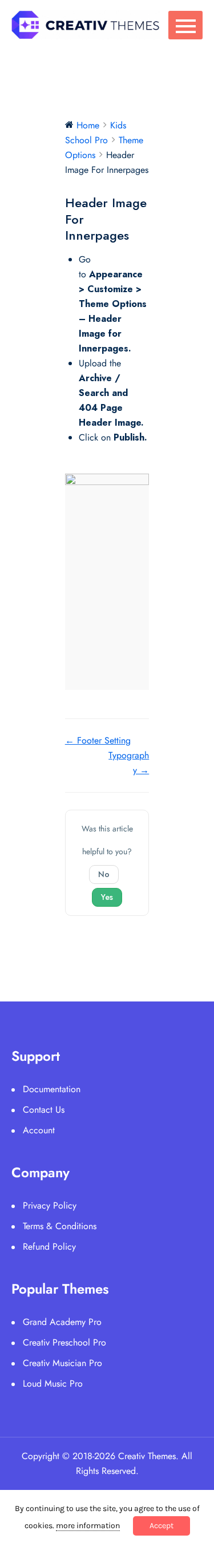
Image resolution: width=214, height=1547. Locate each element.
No (104, 874)
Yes (107, 897)
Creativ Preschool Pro (64, 1342)
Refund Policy (49, 1246)
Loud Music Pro (53, 1383)
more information (88, 1525)
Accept (161, 1525)
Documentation (51, 1089)
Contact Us (43, 1109)
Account (39, 1130)
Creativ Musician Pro (62, 1363)
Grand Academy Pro (62, 1321)
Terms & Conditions (59, 1226)
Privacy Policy (49, 1205)
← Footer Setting (98, 740)
